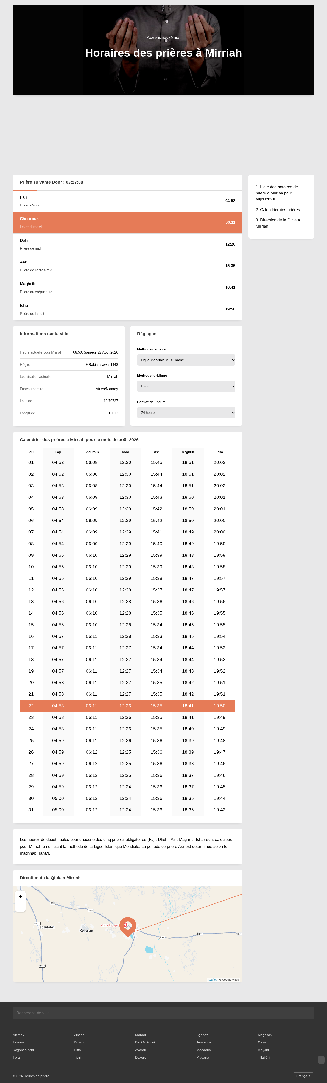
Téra (16, 1057)
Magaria (203, 1057)
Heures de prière (36, 1076)
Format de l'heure (151, 402)
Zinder (79, 1035)
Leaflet (212, 979)
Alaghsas (265, 1035)
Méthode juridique (152, 375)
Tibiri (77, 1057)
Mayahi (263, 1050)
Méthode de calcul (152, 349)
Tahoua (18, 1042)
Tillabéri (264, 1057)
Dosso (79, 1042)
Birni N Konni (145, 1042)
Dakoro (140, 1057)
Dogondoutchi (23, 1050)
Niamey (18, 1035)
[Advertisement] (163, 135)
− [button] (20, 906)
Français (303, 1076)
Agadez (202, 1035)
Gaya (262, 1042)
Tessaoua (204, 1042)
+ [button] (20, 896)
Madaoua (204, 1050)
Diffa (77, 1050)
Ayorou (140, 1050)
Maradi (140, 1035)
